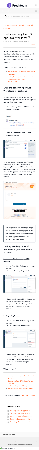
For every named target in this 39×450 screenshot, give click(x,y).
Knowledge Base (9, 25)
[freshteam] (17, 4)
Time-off (21, 25)
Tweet (33, 44)
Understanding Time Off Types (18, 386)
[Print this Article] (29, 37)
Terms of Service (6, 441)
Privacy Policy (16, 441)
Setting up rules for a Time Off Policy (20, 388)
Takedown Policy (26, 441)
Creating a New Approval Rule (21, 422)
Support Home (7, 11)
